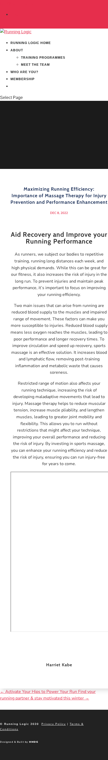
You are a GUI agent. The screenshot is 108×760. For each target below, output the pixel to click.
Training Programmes (43, 57)
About (16, 50)
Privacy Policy (53, 724)
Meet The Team (35, 65)
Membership (22, 79)
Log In (17, 14)
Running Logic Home (30, 43)
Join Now (19, 86)
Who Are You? (24, 72)
